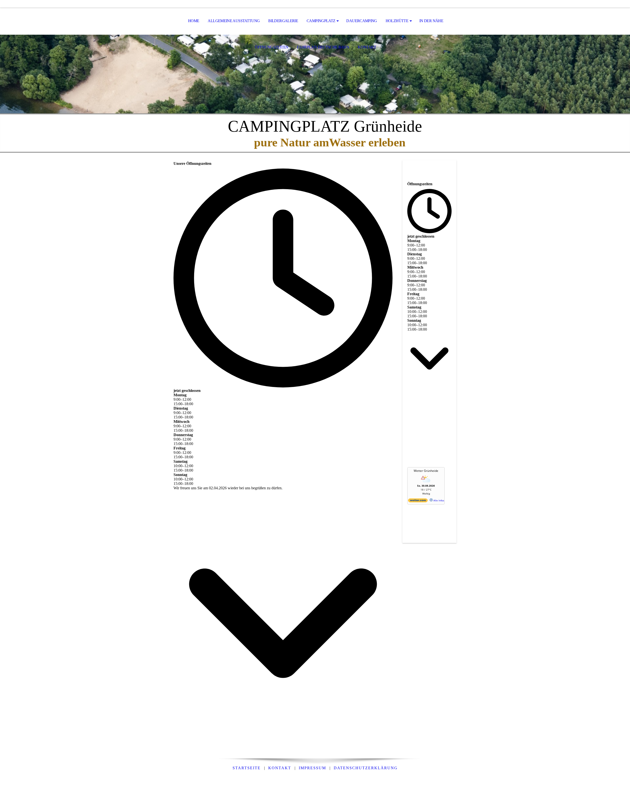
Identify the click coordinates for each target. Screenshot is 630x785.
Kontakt (279, 768)
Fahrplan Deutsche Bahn (323, 47)
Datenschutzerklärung (366, 768)
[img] (315, 74)
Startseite (247, 768)
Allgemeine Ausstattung (234, 21)
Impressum (312, 768)
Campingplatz (321, 21)
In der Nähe (431, 21)
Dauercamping (361, 21)
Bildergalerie (283, 21)
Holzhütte (397, 21)
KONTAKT (367, 47)
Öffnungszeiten (271, 47)
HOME (193, 21)
